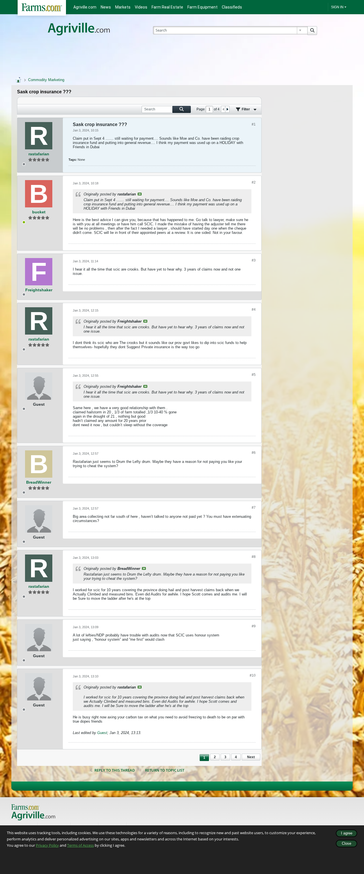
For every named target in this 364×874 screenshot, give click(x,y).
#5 (254, 375)
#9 (254, 626)
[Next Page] (227, 109)
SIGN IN (337, 7)
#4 (254, 310)
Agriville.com (84, 7)
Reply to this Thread (114, 770)
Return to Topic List (164, 770)
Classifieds (232, 7)
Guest (102, 733)
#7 (254, 508)
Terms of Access (80, 845)
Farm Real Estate (167, 7)
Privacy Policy (47, 845)
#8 (254, 557)
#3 (254, 260)
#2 (254, 182)
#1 (254, 124)
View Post (140, 194)
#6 (254, 453)
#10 (253, 675)
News (106, 7)
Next (251, 757)
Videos (141, 7)
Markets (123, 7)
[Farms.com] (42, 8)
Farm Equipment (202, 7)
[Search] (312, 30)
